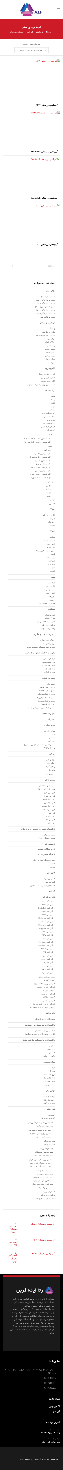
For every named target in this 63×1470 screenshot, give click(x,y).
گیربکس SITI (48, 939)
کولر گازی (51, 741)
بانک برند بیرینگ (49, 515)
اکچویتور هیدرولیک (48, 1118)
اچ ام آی (52, 328)
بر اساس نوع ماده (48, 1085)
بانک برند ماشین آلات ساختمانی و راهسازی (39, 1034)
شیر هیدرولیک (49, 1144)
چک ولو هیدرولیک (46, 1148)
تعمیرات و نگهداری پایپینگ (45, 551)
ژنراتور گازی (50, 766)
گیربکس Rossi (47, 932)
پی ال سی (51, 339)
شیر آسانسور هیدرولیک (44, 1152)
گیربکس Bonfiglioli (45, 908)
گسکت (52, 571)
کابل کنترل (51, 813)
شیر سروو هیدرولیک (45, 1174)
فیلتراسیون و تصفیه (46, 854)
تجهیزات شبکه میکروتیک (45, 697)
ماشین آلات (50, 719)
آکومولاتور (51, 1115)
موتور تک (51, 770)
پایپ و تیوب (50, 544)
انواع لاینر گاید (50, 669)
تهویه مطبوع (49, 725)
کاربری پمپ (50, 593)
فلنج (53, 568)
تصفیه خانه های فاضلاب (46, 838)
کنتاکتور (52, 500)
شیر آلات (51, 561)
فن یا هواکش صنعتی (46, 849)
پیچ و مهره (51, 547)
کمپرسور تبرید (49, 879)
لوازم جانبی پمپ (49, 596)
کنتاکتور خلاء (50, 504)
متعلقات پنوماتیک (48, 625)
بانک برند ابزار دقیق (48, 296)
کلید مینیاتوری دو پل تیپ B (41, 467)
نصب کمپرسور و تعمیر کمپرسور (42, 885)
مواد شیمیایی (49, 1062)
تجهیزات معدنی (48, 713)
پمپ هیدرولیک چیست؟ (50, 1432)
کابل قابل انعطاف (48, 810)
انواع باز (52, 1071)
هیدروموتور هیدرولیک (45, 1126)
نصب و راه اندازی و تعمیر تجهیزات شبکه (40, 708)
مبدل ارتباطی (50, 359)
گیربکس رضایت (47, 959)
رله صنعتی (51, 346)
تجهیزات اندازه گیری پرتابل (45, 300)
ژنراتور (52, 754)
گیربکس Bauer (47, 905)
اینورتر (52, 396)
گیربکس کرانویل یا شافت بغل (44, 1004)
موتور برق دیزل (49, 1100)
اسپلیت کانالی (49, 731)
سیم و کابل (50, 780)
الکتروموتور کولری (48, 378)
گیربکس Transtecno (45, 945)
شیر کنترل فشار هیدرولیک (42, 1184)
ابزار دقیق (50, 290)
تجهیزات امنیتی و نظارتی (44, 634)
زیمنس (50, 482)
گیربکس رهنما (47, 962)
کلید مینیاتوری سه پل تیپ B (40, 474)
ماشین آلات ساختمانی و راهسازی (40, 1025)
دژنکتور (52, 410)
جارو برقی (51, 1049)
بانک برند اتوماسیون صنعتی (45, 335)
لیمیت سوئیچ (50, 356)
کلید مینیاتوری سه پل (43, 471)
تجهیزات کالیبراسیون (47, 317)
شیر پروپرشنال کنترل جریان (40, 1160)
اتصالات (52, 537)
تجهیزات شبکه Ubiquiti (46, 691)
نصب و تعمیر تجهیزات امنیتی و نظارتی (40, 647)
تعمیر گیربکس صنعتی (47, 977)
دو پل (49, 492)
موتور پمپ (51, 600)
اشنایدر (50, 446)
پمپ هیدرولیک (49, 1141)
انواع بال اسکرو (49, 659)
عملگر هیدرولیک (49, 1192)
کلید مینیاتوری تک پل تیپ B (40, 457)
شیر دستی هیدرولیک (45, 1170)
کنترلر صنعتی (50, 352)
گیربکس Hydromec (45, 918)
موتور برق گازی (49, 1103)
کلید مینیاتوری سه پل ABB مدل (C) (37, 442)
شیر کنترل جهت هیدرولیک (43, 1181)
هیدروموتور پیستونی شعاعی (40, 1130)
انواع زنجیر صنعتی (48, 665)
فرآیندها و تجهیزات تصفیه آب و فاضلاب (37, 829)
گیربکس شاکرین (46, 969)
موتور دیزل (49, 774)
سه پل (48, 496)
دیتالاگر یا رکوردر (48, 342)
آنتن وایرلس (50, 684)
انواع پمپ (51, 583)
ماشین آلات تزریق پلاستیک (45, 1019)
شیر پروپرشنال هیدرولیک (43, 1155)
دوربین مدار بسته (48, 643)
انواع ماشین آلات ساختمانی (45, 1031)
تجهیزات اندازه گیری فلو (46, 313)
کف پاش (52, 1053)
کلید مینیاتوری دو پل (43, 464)
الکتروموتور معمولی (47, 381)
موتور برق (50, 1090)
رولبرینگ (51, 522)
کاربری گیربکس (49, 980)
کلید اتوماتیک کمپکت (47, 423)
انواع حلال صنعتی (48, 1074)
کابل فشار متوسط (48, 806)
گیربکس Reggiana (46, 928)
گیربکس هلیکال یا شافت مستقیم (42, 1007)
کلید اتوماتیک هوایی (48, 427)
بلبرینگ (52, 519)
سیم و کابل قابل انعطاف (46, 789)
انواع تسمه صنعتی (48, 662)
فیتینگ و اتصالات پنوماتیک (45, 622)
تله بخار (52, 554)
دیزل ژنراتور (50, 760)
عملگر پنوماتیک (49, 618)
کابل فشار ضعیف (48, 799)
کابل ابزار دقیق (49, 793)
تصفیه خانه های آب (48, 835)
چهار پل (48, 489)
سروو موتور (50, 420)
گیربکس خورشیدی (48, 990)
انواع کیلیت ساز (49, 1078)
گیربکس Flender (47, 915)
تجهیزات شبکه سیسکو (46, 694)
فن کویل (52, 738)
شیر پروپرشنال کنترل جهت (40, 1163)
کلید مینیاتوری (50, 430)
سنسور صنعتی (49, 349)
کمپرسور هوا (50, 882)
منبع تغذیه (51, 363)
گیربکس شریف (47, 973)
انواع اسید (51, 1068)
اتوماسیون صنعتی (47, 323)
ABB (51, 434)
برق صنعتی (50, 390)
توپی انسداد (51, 557)
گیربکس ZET (48, 952)
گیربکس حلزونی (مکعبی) (45, 987)
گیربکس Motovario (45, 925)
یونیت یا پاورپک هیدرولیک (45, 1198)
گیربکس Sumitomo (46, 942)
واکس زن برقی (49, 1056)
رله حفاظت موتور (48, 413)
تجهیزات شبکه (48, 678)
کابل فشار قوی (49, 803)
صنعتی (52, 867)
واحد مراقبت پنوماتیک (47, 628)
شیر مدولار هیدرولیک (45, 1187)
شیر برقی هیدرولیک (51, 1442)
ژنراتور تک (51, 763)
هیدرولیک (51, 1109)
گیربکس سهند (47, 966)
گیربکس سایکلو (49, 997)
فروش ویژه (50, 844)
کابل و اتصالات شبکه (47, 704)
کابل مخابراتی (50, 816)
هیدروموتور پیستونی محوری (40, 1133)
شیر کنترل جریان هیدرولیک (42, 1177)
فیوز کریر (47, 450)
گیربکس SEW (47, 935)
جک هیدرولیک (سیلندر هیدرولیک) (40, 1122)
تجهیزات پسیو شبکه (47, 687)
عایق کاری (51, 564)
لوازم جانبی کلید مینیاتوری (41, 477)
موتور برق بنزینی (49, 1096)
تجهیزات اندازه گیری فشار (45, 310)
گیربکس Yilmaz (47, 949)
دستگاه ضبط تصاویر (47, 640)
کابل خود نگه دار (49, 796)
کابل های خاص (49, 820)
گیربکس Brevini (47, 911)
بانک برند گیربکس (48, 897)
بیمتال (52, 400)
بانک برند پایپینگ (49, 540)
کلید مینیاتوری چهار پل (42, 460)
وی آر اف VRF (49, 748)
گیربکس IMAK (47, 922)
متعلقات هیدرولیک (48, 1195)
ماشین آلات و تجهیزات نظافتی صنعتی (38, 1040)
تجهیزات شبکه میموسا (46, 701)
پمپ (53, 577)
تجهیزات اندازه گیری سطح (45, 307)
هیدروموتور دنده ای (43, 1137)
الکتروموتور (50, 368)
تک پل (48, 486)
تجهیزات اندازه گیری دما (46, 303)
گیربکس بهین (48, 956)
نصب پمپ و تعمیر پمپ (46, 603)
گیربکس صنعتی (49, 1001)
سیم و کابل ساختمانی (47, 786)
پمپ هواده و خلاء (49, 590)
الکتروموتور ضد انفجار (46, 374)
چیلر (53, 734)
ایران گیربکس (47, 901)
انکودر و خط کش (48, 332)
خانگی (52, 863)
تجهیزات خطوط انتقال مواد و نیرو (40, 653)
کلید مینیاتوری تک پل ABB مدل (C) (37, 438)
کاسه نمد (51, 525)
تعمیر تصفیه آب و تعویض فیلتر (43, 860)
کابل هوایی (51, 823)
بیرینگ (52, 509)
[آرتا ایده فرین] (31, 9)
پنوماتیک (51, 609)
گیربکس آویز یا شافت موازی (44, 984)
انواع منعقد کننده (49, 1081)
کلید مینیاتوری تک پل (43, 454)
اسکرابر (52, 1046)
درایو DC (52, 406)
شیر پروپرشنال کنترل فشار (40, 1166)
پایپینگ (52, 531)
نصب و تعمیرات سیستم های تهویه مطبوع (39, 745)
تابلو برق (52, 403)
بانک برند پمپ (50, 586)
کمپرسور (51, 872)
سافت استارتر (49, 417)
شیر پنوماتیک (50, 615)
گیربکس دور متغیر (48, 994)
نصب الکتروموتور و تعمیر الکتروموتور (41, 384)
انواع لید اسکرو (49, 672)
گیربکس (51, 891)
